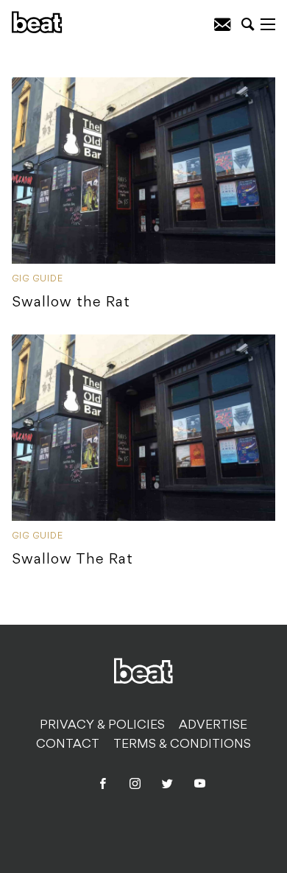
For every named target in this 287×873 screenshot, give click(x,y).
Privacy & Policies (102, 726)
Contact (67, 745)
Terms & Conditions (182, 745)
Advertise (213, 726)
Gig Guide (37, 279)
